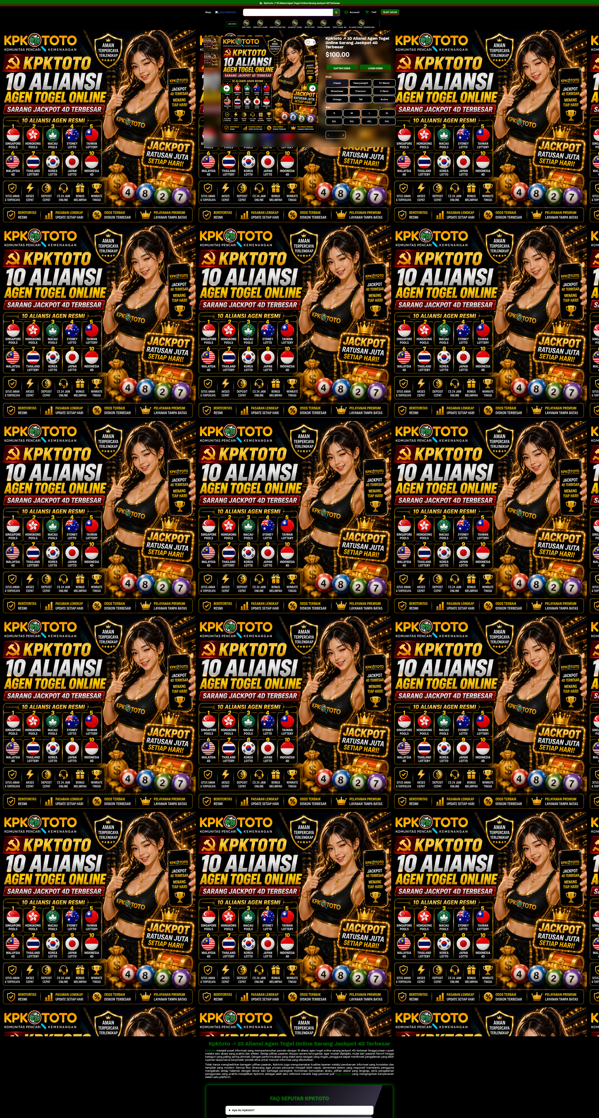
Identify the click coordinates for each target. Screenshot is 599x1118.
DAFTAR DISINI (342, 68)
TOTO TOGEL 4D (339, 27)
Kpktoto (210, 1050)
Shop (208, 12)
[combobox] (288, 12)
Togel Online (343, 1073)
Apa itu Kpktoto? (243, 1110)
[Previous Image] (226, 88)
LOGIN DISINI (375, 68)
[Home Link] (225, 12)
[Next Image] (312, 88)
